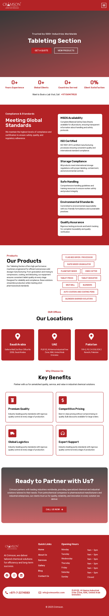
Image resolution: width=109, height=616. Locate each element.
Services (42, 560)
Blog (40, 571)
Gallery (41, 565)
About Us (42, 555)
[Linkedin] (21, 575)
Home (41, 549)
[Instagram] (14, 575)
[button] (103, 5)
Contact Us (43, 576)
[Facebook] (7, 575)
